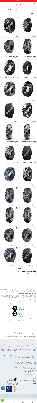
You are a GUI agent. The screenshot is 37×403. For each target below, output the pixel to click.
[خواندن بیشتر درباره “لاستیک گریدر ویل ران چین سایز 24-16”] (20, 166)
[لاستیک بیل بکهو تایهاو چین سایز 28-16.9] (9, 235)
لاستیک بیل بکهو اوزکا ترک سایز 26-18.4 (30, 225)
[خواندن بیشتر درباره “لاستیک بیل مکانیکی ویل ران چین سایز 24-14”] (20, 145)
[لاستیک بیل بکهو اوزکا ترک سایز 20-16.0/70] (9, 195)
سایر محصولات (31, 9)
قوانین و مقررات (9, 357)
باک (34, 363)
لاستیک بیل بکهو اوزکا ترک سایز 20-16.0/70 (12, 205)
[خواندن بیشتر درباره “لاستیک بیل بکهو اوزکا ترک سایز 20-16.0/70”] (2, 187)
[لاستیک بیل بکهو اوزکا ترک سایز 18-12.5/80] (27, 195)
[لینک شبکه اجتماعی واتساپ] (33, 375)
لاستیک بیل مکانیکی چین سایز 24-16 (13, 120)
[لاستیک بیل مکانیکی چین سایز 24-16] (9, 110)
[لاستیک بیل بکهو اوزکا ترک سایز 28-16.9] (9, 215)
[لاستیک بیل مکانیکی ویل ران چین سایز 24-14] (27, 153)
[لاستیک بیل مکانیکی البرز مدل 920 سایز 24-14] (9, 89)
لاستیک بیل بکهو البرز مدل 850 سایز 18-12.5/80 (11, 35)
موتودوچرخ (31, 289)
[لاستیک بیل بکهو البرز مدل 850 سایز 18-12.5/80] (9, 25)
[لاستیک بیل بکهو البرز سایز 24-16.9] (27, 25)
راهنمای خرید (3, 353)
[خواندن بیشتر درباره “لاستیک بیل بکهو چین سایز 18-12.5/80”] (20, 60)
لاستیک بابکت (30, 367)
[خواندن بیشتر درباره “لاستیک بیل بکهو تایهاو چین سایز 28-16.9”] (2, 227)
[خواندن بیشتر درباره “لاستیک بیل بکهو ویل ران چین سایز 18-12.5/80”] (2, 247)
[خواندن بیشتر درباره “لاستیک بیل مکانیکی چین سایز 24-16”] (2, 102)
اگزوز (31, 363)
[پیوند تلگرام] (32, 375)
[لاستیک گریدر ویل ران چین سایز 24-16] (27, 174)
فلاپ (32, 363)
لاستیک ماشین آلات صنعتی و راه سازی (17, 289)
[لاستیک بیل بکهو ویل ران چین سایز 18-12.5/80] (9, 255)
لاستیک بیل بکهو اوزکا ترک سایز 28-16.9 (12, 225)
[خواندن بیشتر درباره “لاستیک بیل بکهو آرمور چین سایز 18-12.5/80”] (2, 166)
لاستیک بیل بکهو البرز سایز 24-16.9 (31, 35)
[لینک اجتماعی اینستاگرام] (34, 375)
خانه (35, 9)
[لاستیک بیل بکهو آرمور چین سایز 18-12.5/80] (9, 174)
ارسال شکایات (10, 358)
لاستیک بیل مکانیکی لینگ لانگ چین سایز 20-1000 (29, 141)
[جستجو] (1, 1)
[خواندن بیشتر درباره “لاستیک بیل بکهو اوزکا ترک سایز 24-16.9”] (20, 39)
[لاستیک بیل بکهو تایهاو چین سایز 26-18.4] (27, 235)
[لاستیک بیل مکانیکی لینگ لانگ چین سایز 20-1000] (27, 131)
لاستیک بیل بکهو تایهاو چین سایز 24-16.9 (12, 56)
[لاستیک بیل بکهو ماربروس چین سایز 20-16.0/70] (27, 255)
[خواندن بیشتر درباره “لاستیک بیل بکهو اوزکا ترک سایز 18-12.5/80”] (20, 187)
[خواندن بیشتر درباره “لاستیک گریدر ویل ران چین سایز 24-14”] (2, 145)
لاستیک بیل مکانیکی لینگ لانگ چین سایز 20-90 (11, 141)
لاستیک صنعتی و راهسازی (24, 9)
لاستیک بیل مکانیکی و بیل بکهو (24, 367)
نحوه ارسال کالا (3, 355)
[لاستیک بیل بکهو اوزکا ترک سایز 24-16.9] (27, 46)
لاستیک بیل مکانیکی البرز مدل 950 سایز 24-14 (29, 120)
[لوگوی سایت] (18, 3)
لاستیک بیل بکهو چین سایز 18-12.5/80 (30, 77)
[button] (20, 17)
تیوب (35, 363)
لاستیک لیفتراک (34, 367)
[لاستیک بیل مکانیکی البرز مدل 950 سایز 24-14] (27, 110)
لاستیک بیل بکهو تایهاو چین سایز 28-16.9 (12, 245)
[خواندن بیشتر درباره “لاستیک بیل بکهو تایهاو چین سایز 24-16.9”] (2, 39)
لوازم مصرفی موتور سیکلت (23, 362)
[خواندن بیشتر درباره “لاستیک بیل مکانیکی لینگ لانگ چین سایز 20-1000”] (20, 124)
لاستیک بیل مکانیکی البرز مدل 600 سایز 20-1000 (11, 77)
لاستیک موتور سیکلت (17, 362)
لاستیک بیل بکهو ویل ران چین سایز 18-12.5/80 (11, 265)
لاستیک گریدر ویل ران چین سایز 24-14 (12, 162)
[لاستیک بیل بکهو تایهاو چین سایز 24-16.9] (9, 46)
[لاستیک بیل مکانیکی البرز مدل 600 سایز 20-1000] (9, 68)
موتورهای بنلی (24, 363)
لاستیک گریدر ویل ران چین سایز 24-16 (30, 183)
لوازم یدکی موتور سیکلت (30, 362)
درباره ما (10, 353)
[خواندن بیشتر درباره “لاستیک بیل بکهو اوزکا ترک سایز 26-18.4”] (20, 207)
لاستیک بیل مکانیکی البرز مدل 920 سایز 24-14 (11, 98)
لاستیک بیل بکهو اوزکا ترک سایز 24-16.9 (30, 56)
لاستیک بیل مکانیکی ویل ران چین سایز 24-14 (29, 162)
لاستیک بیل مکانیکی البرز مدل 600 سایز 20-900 (29, 98)
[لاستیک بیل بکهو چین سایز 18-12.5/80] (27, 68)
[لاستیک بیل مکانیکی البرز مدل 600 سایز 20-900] (27, 89)
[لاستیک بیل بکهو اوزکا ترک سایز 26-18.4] (27, 215)
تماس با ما (10, 355)
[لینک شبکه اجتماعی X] (35, 375)
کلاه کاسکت (31, 364)
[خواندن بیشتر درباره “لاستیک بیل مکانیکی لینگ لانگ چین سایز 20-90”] (2, 124)
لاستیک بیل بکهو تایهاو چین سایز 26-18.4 (30, 245)
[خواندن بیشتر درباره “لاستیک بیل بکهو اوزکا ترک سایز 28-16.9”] (2, 207)
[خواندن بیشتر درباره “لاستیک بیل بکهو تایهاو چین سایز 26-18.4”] (20, 227)
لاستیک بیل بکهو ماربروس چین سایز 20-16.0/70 (29, 265)
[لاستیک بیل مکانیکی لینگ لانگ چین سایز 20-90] (9, 131)
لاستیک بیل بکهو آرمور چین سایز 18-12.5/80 (12, 183)
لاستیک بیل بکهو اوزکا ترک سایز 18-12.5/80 (30, 205)
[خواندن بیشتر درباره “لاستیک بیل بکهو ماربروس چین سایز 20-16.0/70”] (20, 247)
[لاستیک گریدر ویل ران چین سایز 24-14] (9, 153)
